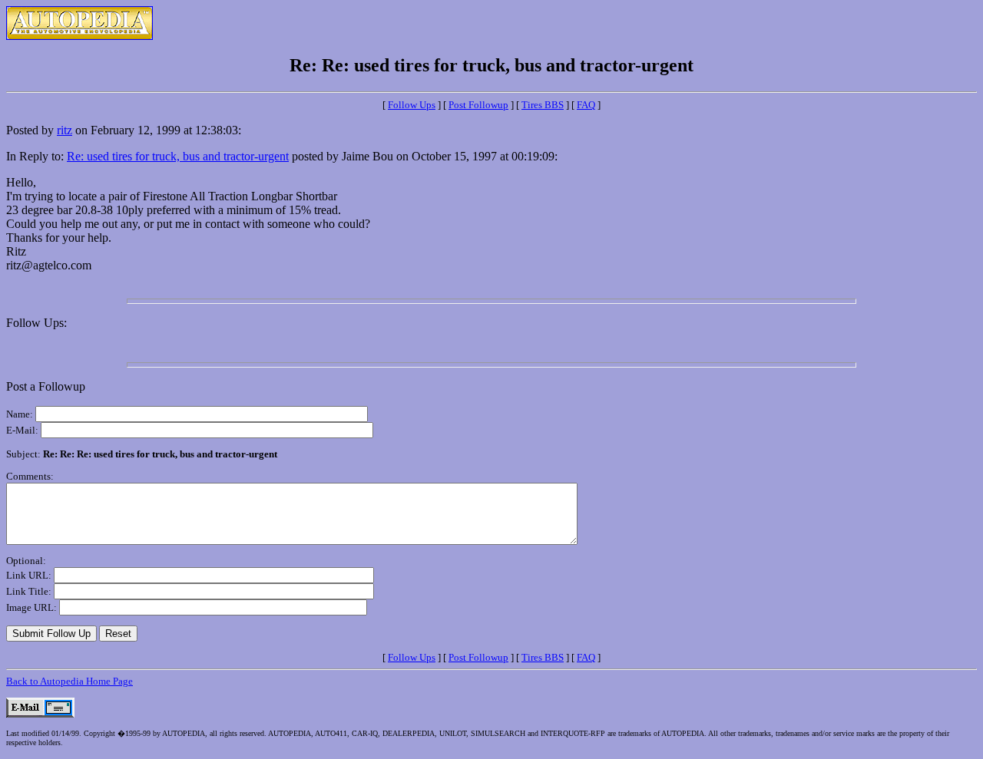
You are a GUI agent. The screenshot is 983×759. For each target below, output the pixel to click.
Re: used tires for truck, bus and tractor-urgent (178, 156)
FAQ (586, 105)
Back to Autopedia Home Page (69, 681)
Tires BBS (542, 105)
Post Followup (478, 105)
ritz (64, 130)
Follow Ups (411, 105)
